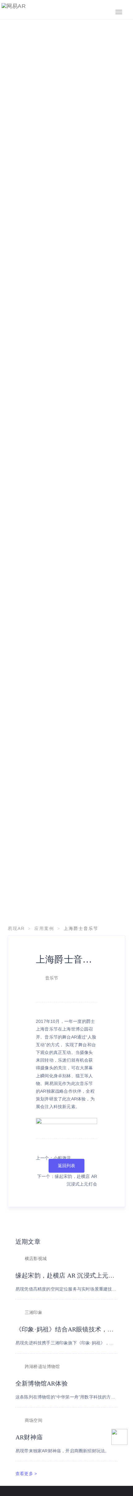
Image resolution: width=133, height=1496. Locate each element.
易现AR (16, 928)
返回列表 (66, 1165)
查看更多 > (26, 1473)
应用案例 (44, 928)
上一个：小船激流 (53, 1157)
